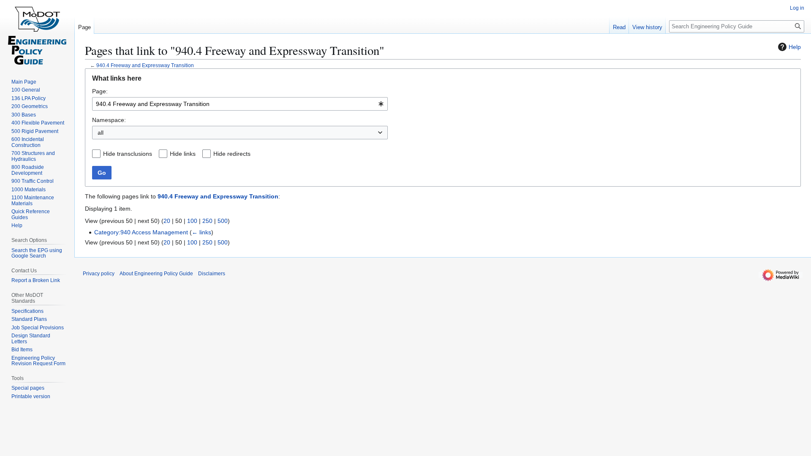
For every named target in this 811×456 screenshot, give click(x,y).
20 (166, 220)
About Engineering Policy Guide (156, 274)
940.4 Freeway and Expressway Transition (145, 65)
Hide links (183, 153)
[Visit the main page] (37, 34)
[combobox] (240, 104)
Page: (100, 91)
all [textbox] (100, 132)
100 (192, 220)
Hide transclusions (127, 153)
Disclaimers (211, 274)
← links (201, 232)
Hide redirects (231, 153)
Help (795, 46)
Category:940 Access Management (141, 232)
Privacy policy (98, 274)
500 (223, 220)
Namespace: (109, 120)
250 (207, 220)
